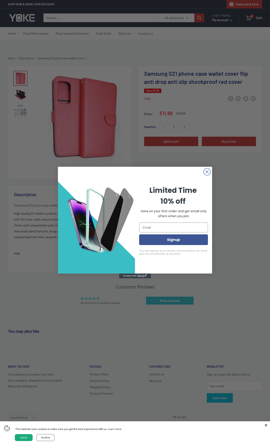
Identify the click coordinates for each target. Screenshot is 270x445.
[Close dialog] (207, 171)
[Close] (266, 425)
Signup (173, 239)
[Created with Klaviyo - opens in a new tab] (135, 276)
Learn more (115, 429)
